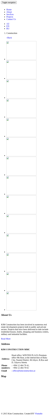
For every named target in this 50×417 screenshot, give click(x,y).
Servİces (10, 14)
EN (7, 26)
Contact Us (11, 19)
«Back (9, 38)
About (9, 12)
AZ (7, 24)
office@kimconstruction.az (24, 371)
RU (7, 28)
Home (9, 9)
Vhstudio (38, 413)
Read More (6, 339)
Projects (9, 17)
